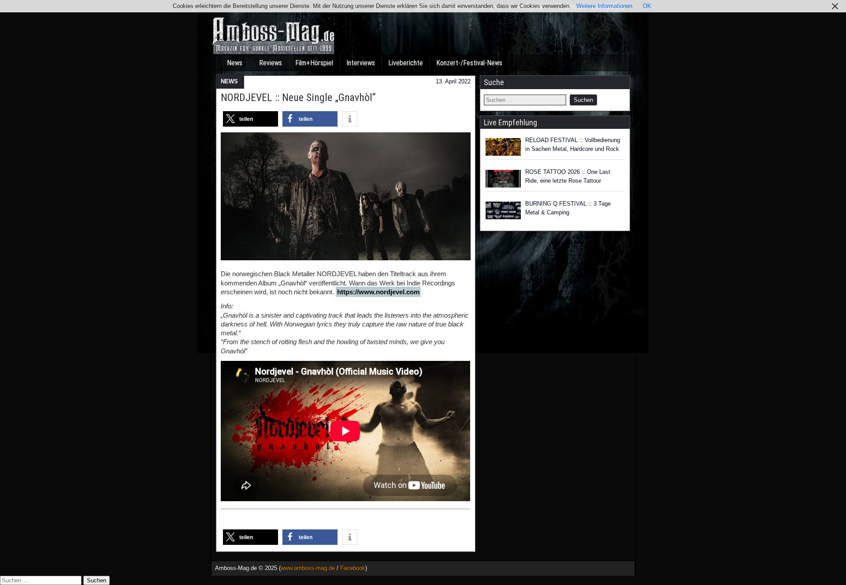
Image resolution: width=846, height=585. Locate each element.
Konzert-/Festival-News (469, 63)
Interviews (360, 63)
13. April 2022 (453, 81)
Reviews (270, 63)
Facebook (352, 568)
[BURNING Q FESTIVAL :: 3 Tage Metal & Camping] (503, 210)
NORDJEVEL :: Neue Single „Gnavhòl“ (298, 97)
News (234, 63)
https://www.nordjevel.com (378, 292)
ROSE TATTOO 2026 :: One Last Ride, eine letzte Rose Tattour (567, 176)
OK (647, 6)
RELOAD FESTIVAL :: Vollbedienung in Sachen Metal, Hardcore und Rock (572, 144)
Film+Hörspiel (314, 63)
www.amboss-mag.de (308, 568)
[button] (250, 119)
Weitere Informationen (604, 6)
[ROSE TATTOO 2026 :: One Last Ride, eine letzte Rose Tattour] (503, 179)
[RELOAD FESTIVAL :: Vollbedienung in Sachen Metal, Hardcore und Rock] (503, 147)
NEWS (229, 81)
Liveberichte (405, 63)
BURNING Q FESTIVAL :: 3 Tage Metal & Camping (568, 208)
